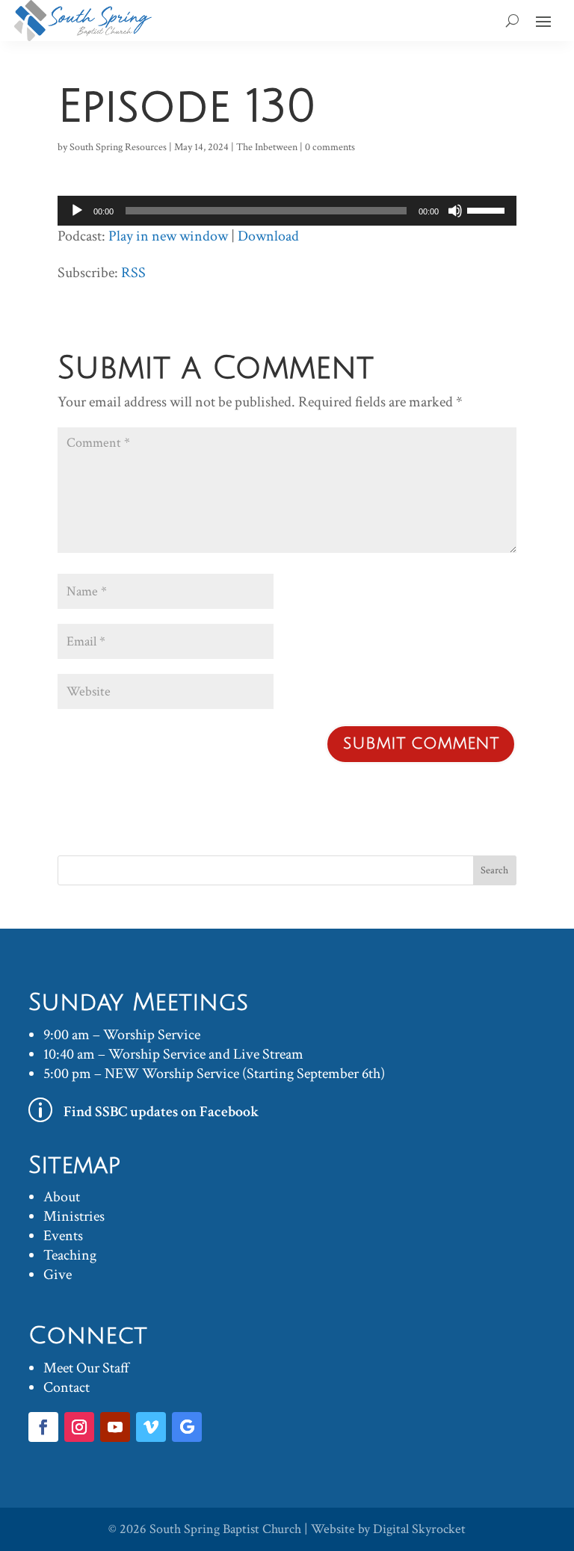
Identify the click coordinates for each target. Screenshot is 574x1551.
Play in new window (168, 236)
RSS (133, 272)
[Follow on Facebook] (43, 1427)
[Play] (77, 210)
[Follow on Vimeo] (151, 1427)
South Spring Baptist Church (225, 1529)
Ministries (74, 1216)
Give (57, 1274)
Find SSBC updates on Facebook (161, 1111)
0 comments (330, 147)
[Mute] (455, 210)
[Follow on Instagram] (79, 1427)
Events (63, 1235)
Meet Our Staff (86, 1368)
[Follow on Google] (187, 1427)
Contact (66, 1387)
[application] (287, 211)
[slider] (488, 209)
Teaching (69, 1255)
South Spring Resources (118, 147)
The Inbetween (266, 147)
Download (268, 236)
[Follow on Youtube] (115, 1427)
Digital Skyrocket (419, 1529)
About (61, 1197)
